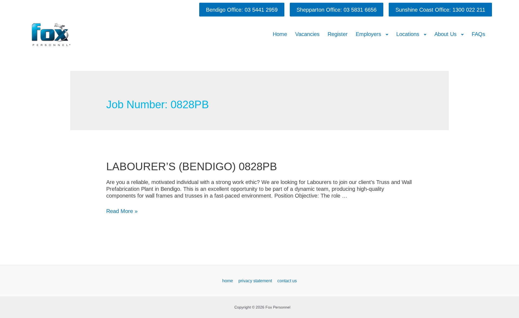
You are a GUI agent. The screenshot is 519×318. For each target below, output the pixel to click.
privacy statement (255, 280)
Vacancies (307, 34)
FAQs (478, 34)
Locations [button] (407, 34)
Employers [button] (368, 34)
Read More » (122, 211)
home (227, 280)
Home (280, 34)
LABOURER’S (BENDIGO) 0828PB (191, 166)
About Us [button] (445, 34)
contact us (287, 280)
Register (338, 34)
